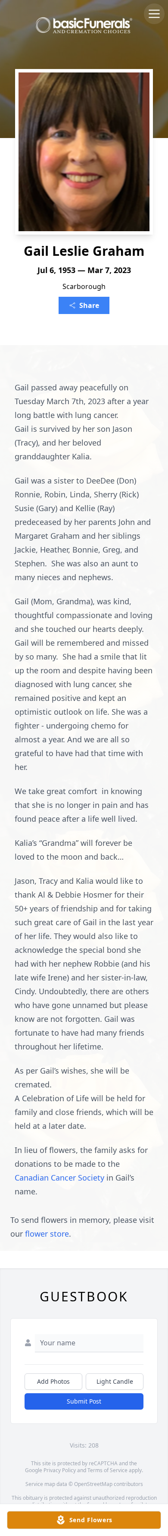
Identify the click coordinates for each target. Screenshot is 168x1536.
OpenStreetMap (93, 1484)
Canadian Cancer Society (60, 1177)
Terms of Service (107, 1470)
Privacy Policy (60, 1470)
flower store (47, 1233)
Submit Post (84, 1401)
